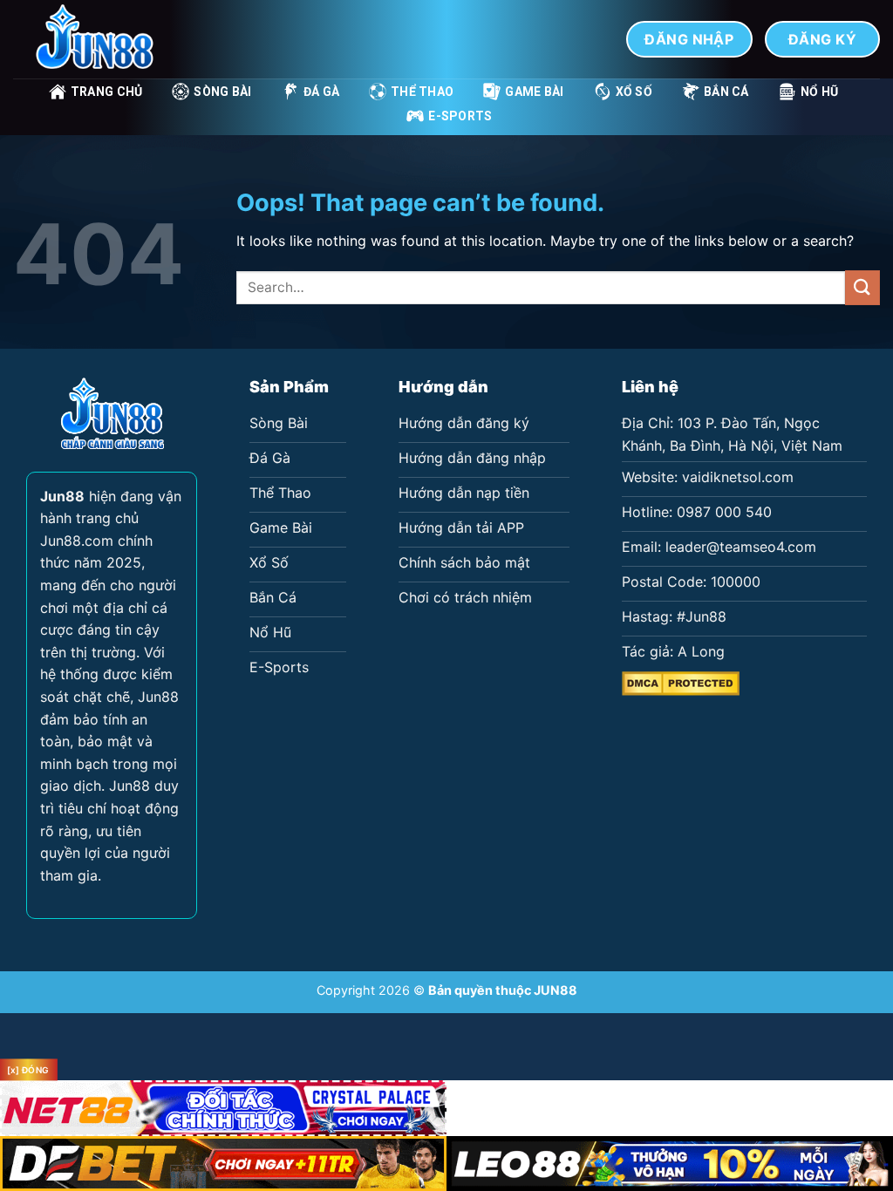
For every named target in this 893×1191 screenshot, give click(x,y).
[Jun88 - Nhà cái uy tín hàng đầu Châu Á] (100, 39)
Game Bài (534, 92)
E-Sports (460, 116)
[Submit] (862, 287)
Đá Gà (321, 92)
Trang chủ (107, 92)
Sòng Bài (222, 92)
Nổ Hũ (819, 92)
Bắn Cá (726, 92)
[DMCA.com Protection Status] (681, 682)
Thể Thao (422, 92)
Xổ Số (634, 92)
